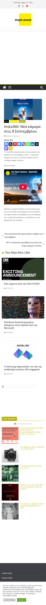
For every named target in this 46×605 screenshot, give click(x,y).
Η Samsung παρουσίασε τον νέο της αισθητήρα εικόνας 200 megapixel (23, 368)
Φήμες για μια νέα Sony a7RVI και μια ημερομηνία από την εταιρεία (31, 487)
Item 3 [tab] (18, 423)
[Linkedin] (32, 144)
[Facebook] (6, 144)
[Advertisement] (23, 63)
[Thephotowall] (4, 87)
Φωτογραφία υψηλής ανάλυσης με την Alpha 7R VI (32, 448)
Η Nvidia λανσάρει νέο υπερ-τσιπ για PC (31, 467)
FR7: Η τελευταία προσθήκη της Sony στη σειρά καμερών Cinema (24, 244)
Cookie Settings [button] (9, 600)
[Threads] (37, 144)
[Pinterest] (15, 144)
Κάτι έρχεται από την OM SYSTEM (21, 283)
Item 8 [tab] (27, 423)
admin (18, 136)
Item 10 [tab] (31, 423)
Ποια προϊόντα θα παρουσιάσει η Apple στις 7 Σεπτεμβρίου (24, 235)
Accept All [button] (21, 600)
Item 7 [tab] (25, 423)
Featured (14, 121)
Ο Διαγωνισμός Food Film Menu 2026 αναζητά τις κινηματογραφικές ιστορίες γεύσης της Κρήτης (32, 431)
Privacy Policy (7, 578)
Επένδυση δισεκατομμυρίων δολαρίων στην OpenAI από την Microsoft (20, 325)
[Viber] (24, 144)
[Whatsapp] (28, 144)
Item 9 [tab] (29, 423)
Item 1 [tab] (15, 423)
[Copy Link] (11, 148)
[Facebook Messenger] (19, 144)
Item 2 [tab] (16, 423)
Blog (6, 121)
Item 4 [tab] (20, 423)
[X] (11, 144)
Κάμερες (22, 121)
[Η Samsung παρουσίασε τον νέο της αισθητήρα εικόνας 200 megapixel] (23, 342)
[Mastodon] (6, 148)
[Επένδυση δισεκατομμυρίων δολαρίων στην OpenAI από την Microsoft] (23, 298)
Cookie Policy (7, 573)
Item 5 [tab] (22, 423)
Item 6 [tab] (23, 423)
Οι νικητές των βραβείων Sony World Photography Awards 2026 (31, 506)
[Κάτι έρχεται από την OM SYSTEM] (23, 259)
